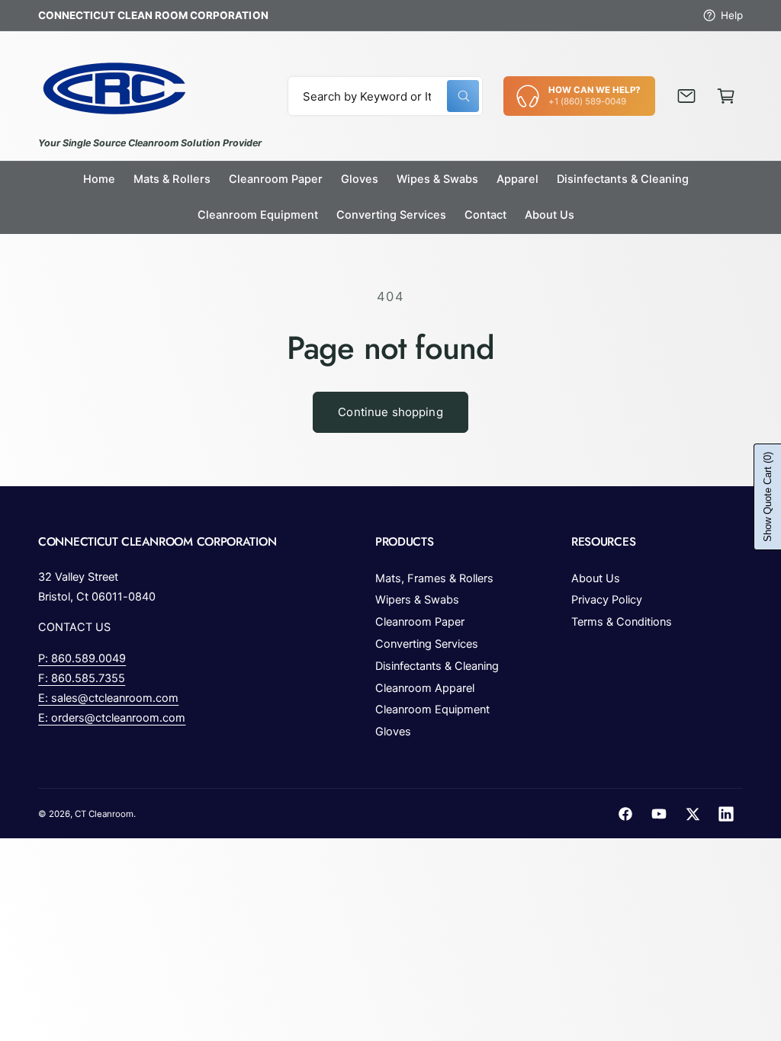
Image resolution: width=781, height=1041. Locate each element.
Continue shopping (390, 412)
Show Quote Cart (767, 497)
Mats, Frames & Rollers (434, 578)
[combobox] (386, 96)
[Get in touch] (686, 96)
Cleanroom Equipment (432, 709)
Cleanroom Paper (419, 622)
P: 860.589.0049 (82, 658)
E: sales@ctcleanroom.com (108, 698)
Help (732, 15)
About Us (595, 578)
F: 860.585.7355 (81, 678)
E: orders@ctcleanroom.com (111, 718)
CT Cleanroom (104, 814)
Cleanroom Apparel (424, 688)
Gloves (393, 731)
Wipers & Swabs (417, 600)
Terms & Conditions (621, 622)
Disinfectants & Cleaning (437, 666)
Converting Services (426, 644)
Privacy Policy (606, 600)
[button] (726, 96)
